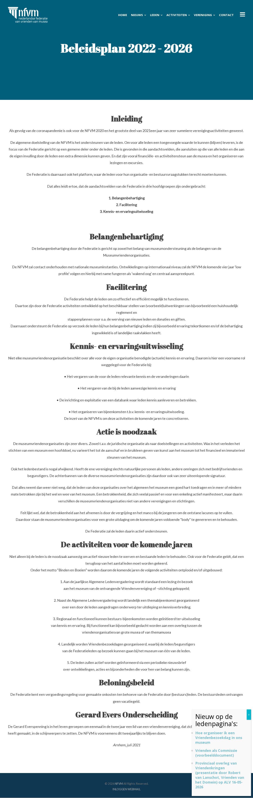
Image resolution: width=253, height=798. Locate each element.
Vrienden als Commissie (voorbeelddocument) (216, 753)
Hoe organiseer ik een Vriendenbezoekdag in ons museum (218, 737)
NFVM (119, 783)
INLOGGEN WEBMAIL (126, 789)
